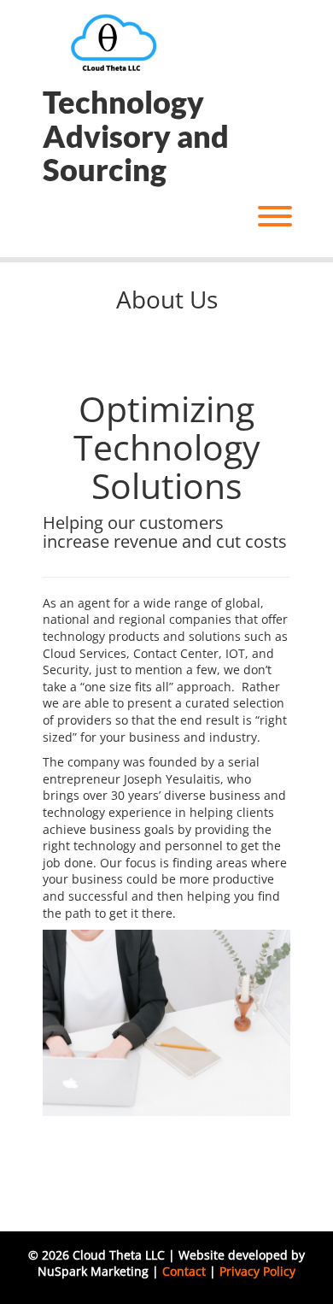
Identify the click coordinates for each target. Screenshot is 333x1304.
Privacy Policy (257, 1271)
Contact (184, 1271)
